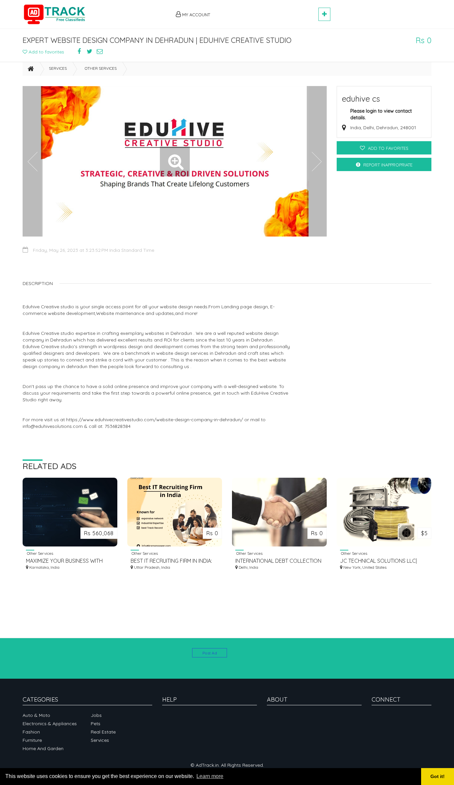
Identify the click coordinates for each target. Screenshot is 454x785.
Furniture (32, 740)
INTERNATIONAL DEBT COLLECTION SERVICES (278, 560)
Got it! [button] (437, 776)
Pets (95, 724)
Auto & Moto (36, 715)
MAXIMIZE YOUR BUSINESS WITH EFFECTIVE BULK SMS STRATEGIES (67, 560)
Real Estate (103, 732)
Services (58, 68)
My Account (195, 14)
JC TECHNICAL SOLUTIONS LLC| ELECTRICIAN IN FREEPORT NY (378, 560)
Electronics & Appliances (50, 724)
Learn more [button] (209, 776)
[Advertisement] (267, 11)
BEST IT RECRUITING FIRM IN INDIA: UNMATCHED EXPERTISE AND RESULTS (171, 560)
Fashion (31, 732)
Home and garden (43, 748)
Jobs (96, 715)
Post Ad (209, 652)
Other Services (101, 68)
